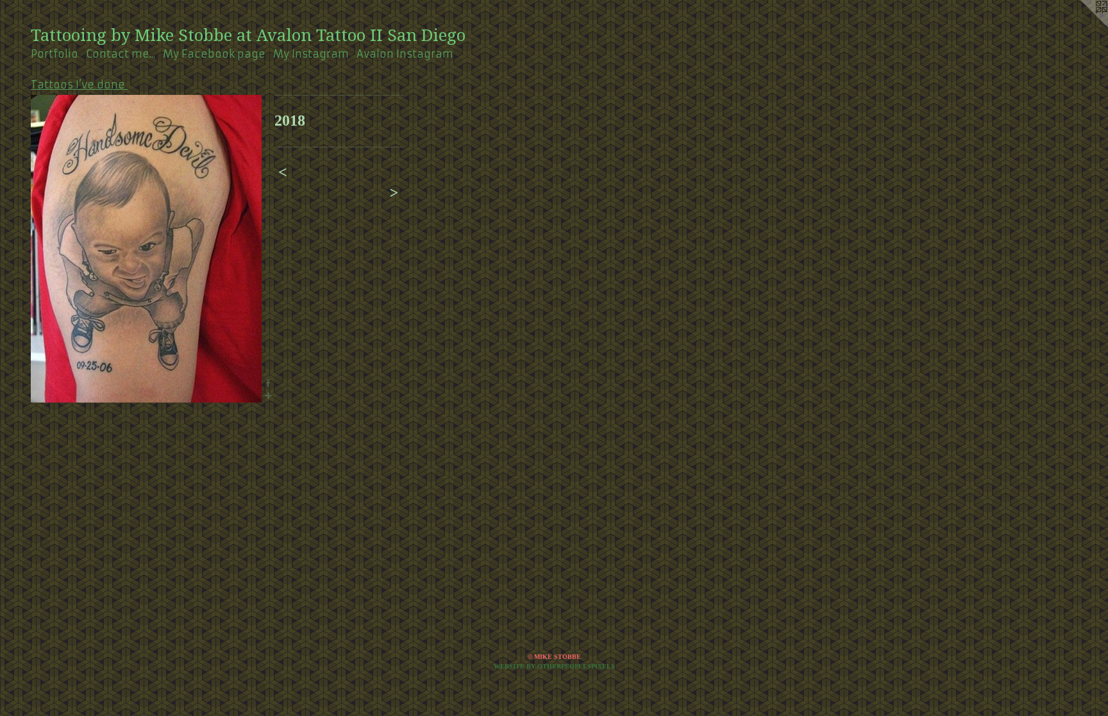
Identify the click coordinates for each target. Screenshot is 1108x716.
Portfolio (54, 53)
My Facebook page (214, 53)
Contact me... (120, 53)
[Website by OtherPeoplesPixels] (1082, 25)
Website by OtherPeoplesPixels (554, 666)
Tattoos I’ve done (79, 84)
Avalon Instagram (405, 53)
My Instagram (311, 53)
